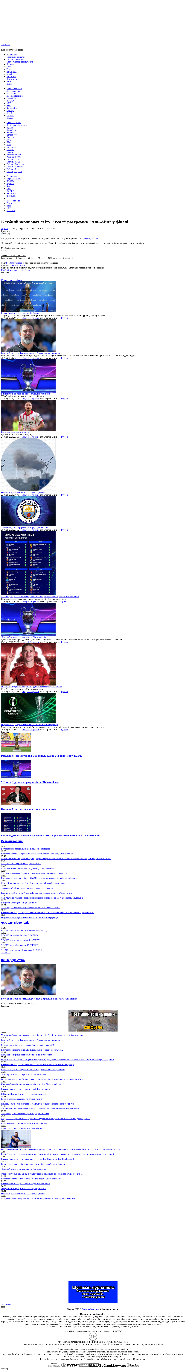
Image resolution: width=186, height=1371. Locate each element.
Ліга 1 (9, 113)
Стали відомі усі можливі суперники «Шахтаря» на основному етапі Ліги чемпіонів (40, 596)
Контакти (11, 210)
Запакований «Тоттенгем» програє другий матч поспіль (27, 888)
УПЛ (9, 103)
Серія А (10, 115)
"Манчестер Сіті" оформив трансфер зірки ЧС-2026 (25, 527)
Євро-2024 (11, 98)
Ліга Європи (12, 93)
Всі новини (12, 54)
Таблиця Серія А (14, 171)
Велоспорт (11, 135)
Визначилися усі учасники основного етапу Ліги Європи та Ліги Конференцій (37, 1064)
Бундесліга (12, 108)
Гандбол (10, 137)
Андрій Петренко (30, 318)
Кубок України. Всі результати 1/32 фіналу (20, 313)
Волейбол (11, 130)
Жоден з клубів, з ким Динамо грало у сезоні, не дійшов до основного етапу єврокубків (42, 1079)
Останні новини (12, 841)
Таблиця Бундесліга (16, 164)
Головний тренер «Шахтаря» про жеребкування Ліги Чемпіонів (30, 353)
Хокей (9, 74)
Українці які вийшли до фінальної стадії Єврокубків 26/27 (28, 1045)
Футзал (10, 127)
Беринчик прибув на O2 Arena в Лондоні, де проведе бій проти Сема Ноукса (36, 893)
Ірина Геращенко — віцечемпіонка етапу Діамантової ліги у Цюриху (33, 1069)
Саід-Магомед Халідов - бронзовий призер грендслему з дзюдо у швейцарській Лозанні (42, 898)
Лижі (9, 144)
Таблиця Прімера (15, 167)
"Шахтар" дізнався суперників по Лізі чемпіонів (23, 637)
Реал (27, 270)
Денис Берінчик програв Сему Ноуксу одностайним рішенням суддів (33, 883)
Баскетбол (11, 76)
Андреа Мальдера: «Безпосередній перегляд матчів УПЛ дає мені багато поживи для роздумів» (45, 1118)
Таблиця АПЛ (13, 162)
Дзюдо (10, 140)
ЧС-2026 (10, 101)
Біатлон (10, 132)
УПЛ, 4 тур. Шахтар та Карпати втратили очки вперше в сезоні (30, 907)
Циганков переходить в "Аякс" (15, 432)
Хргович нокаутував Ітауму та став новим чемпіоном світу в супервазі (34, 873)
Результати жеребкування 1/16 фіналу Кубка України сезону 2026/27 (41, 755)
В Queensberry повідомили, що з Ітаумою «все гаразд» (26, 849)
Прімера (10, 110)
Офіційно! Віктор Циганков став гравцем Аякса (29, 809)
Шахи (9, 142)
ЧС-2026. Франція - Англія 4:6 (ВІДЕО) (19, 935)
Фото (9, 81)
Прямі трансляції (14, 88)
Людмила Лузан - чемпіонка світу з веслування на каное (27, 868)
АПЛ (9, 105)
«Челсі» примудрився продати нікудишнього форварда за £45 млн (31, 687)
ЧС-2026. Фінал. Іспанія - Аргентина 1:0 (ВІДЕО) (24, 930)
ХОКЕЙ (10, 191)
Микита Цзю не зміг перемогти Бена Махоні (21, 1128)
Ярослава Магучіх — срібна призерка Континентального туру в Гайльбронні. (37, 854)
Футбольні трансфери (17, 125)
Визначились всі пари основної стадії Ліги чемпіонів (25, 394)
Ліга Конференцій (15, 96)
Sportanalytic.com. (90, 238)
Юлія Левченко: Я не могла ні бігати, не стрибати (24, 1123)
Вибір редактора (13, 960)
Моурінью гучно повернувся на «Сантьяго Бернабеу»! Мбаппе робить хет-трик (38, 1104)
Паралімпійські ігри (16, 57)
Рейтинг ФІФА (14, 157)
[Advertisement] (21, 1240)
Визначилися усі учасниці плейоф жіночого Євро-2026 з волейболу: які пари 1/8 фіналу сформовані (47, 912)
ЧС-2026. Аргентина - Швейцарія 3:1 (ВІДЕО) (22, 950)
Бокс (9, 67)
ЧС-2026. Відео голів (15, 922)
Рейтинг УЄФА (14, 154)
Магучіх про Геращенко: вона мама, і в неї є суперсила (26, 1055)
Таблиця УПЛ (13, 159)
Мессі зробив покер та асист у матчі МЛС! (21, 863)
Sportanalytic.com (14, 263)
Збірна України (14, 122)
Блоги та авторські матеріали (20, 62)
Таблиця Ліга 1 (14, 169)
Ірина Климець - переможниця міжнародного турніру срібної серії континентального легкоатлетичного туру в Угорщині (57, 1059)
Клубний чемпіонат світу (12, 270)
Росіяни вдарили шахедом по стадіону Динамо (23, 492)
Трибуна (10, 149)
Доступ (10, 118)
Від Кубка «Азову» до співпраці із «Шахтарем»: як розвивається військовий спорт (39, 878)
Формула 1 (11, 71)
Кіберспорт (12, 79)
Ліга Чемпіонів (13, 91)
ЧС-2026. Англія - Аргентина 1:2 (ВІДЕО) (20, 940)
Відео (9, 84)
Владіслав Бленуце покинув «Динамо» (19, 903)
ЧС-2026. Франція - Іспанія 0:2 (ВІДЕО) (19, 945)
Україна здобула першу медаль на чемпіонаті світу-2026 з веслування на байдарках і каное (43, 1035)
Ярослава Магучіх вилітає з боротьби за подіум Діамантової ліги (31, 1084)
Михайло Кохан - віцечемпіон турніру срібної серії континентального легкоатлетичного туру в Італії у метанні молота (56, 858)
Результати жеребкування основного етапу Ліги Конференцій (29, 724)
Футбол (10, 64)
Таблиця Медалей (15, 59)
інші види (11, 147)
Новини (10, 152)
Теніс (9, 69)
